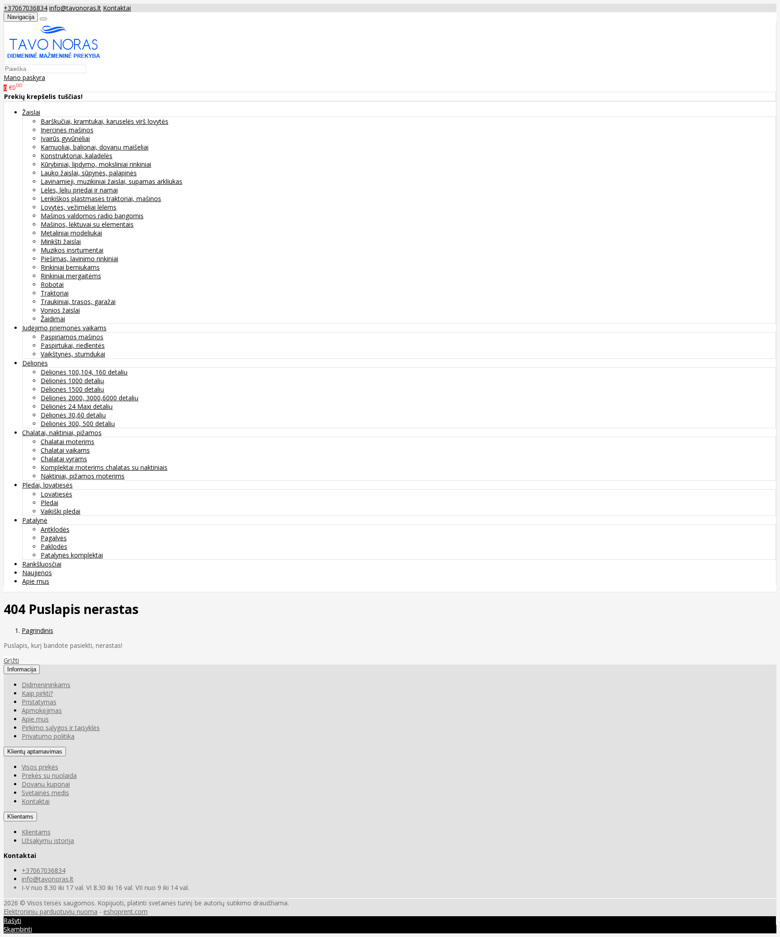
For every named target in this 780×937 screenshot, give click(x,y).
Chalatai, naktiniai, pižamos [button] (62, 432)
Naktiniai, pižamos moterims (83, 476)
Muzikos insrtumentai (72, 250)
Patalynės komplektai (72, 555)
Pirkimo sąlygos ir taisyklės (61, 727)
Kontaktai (117, 8)
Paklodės (54, 546)
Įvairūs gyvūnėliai (65, 138)
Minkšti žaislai (61, 241)
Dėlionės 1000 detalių (72, 380)
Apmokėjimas (42, 710)
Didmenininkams (46, 684)
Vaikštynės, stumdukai (73, 354)
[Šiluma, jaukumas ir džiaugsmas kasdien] (53, 60)
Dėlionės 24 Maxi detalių (77, 406)
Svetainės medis (45, 792)
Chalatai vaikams (65, 450)
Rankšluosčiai (41, 564)
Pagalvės (54, 538)
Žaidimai (53, 318)
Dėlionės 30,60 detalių (73, 415)
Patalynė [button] (34, 520)
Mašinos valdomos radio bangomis (92, 215)
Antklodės (55, 529)
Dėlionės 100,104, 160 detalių (84, 372)
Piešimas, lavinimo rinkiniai (79, 258)
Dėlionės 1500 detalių (72, 389)
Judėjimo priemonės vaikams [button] (64, 327)
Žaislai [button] (31, 112)
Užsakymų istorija (48, 840)
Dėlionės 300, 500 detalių (78, 423)
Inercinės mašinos (67, 130)
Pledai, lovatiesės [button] (47, 485)
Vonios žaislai (60, 310)
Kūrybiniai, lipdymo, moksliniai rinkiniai (96, 164)
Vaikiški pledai (60, 511)
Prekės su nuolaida (49, 775)
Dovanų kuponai (46, 784)
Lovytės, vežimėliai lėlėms (78, 207)
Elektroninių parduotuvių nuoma (51, 911)
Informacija (21, 669)
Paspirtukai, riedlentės (73, 345)
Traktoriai (55, 293)
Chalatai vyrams (64, 458)
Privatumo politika (48, 736)
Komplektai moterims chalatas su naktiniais (104, 467)
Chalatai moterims (67, 441)
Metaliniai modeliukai (71, 233)
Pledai (49, 502)
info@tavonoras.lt (75, 8)
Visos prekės (40, 767)
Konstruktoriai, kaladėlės (76, 155)
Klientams (20, 816)
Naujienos (37, 572)
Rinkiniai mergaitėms (71, 276)
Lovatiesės (56, 494)
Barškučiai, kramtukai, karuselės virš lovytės (104, 121)
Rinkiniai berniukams (70, 267)
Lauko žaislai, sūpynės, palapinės (89, 173)
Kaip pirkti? (37, 693)
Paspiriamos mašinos (72, 337)
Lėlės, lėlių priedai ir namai (79, 190)
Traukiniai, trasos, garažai (78, 301)
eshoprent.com (125, 911)
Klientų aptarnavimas (34, 751)
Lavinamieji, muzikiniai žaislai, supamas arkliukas (111, 181)
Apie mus (35, 581)
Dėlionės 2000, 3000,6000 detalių (90, 398)
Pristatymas (39, 702)
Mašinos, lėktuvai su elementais (87, 224)
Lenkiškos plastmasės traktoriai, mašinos (101, 198)
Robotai (52, 284)
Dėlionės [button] (35, 363)
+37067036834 (25, 8)
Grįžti (11, 660)
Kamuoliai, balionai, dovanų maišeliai (95, 147)
